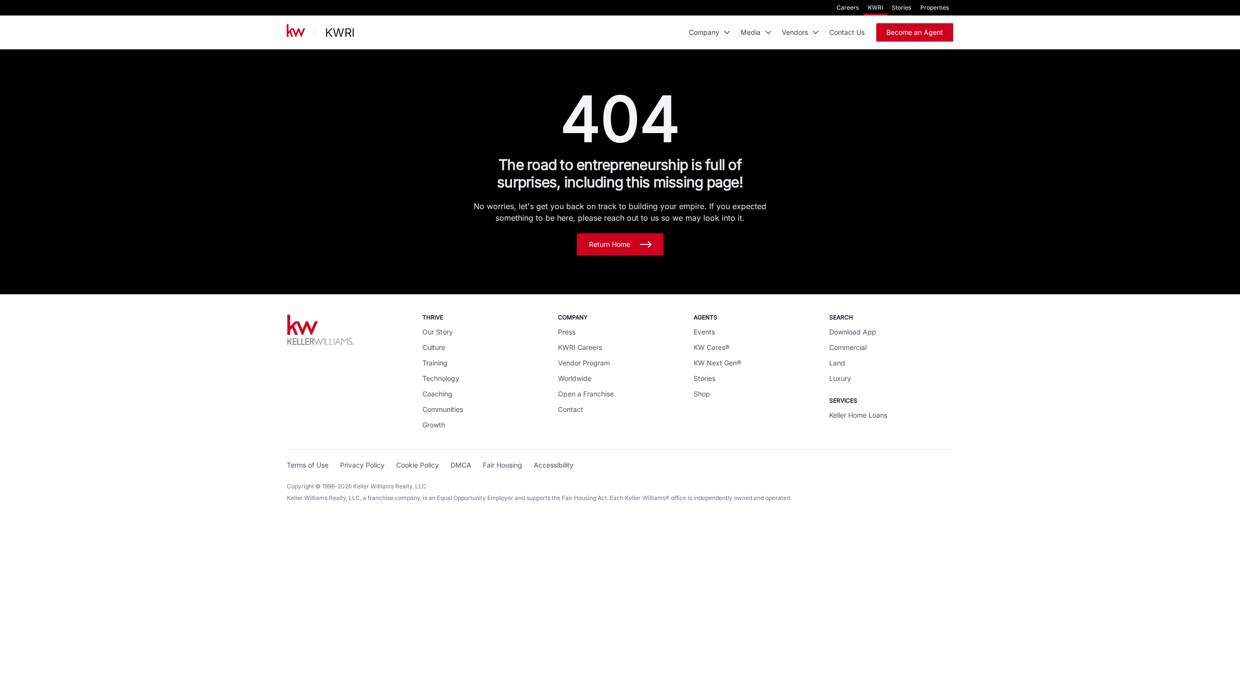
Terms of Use (307, 465)
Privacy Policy (362, 465)
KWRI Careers (580, 347)
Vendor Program (584, 363)
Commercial (848, 347)
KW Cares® (711, 347)
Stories (901, 7)
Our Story (437, 332)
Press (566, 332)
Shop (702, 394)
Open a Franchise (586, 394)
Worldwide (574, 378)
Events (704, 332)
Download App (852, 332)
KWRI (875, 7)
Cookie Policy (417, 465)
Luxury (840, 378)
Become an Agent (914, 32)
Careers (848, 7)
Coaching (437, 394)
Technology (440, 378)
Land (837, 363)
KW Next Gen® (717, 363)
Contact (570, 409)
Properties (934, 7)
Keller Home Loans (858, 415)
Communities (442, 409)
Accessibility (554, 465)
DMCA (460, 465)
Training (435, 363)
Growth (433, 425)
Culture (433, 347)
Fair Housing (502, 465)
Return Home (609, 244)
